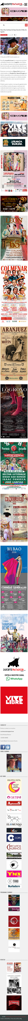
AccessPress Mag (18, 1018)
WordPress (8, 1018)
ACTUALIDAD (4, 35)
